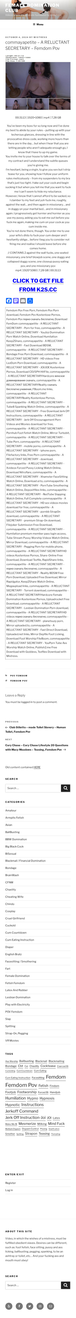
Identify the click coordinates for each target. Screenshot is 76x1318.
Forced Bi (43, 1092)
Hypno (32, 1098)
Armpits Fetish (14, 817)
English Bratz (13, 954)
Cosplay (10, 911)
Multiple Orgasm (13, 1129)
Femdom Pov (19, 681)
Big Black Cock (14, 846)
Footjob (10, 1092)
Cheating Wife (14, 896)
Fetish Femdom (15, 983)
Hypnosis (47, 1098)
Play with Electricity (17, 1004)
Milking (42, 1124)
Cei (26, 1066)
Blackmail (41, 1061)
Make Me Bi (11, 1124)
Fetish (43, 1086)
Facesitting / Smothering (20, 961)
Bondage (10, 868)
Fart (7, 968)
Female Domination (17, 976)
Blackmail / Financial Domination (25, 860)
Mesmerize (27, 1123)
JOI (49, 1118)
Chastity (10, 889)
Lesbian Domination (17, 997)
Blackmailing (56, 1061)
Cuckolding (10, 1071)
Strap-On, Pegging (16, 1033)
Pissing (43, 1129)
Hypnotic (12, 1105)
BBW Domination (16, 839)
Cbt (20, 1066)
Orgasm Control (30, 1128)
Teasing (44, 1133)
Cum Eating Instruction (19, 939)
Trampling (55, 1134)
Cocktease (48, 1066)
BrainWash (12, 875)
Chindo (9, 904)
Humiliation (15, 1098)
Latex (56, 1118)
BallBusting (12, 832)
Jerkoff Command (21, 1111)
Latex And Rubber (16, 990)
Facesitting (38, 1077)
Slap (8, 1019)
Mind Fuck (56, 1123)
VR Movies (12, 1040)
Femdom (56, 1077)
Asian (8, 825)
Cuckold (10, 925)
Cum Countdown (16, 932)
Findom (54, 1086)
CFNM (9, 882)
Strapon (31, 1133)
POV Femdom (19, 675)
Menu (40, 24)
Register (10, 1183)
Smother (10, 1133)
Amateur (10, 810)
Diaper (9, 947)
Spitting (10, 1026)
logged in (27, 702)
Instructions (32, 1104)
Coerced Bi (62, 1066)
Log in (9, 1190)
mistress (40, 37)
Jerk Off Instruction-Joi (25, 1117)
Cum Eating (40, 1070)
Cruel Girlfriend (15, 918)
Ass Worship (11, 1061)
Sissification (54, 1129)
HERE (37, 767)
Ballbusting (26, 1061)
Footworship (27, 1092)
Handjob (55, 1092)
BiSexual (10, 853)
